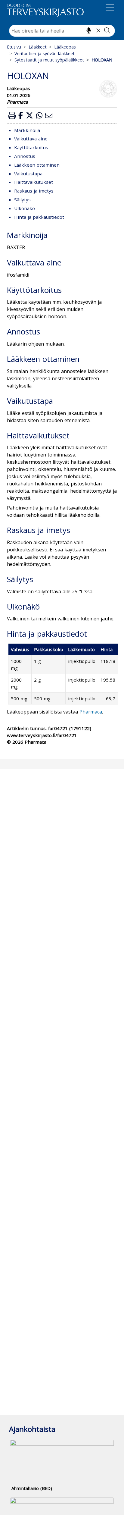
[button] (12, 115)
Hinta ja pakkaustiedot (39, 217)
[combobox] (62, 31)
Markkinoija (27, 130)
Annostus (24, 156)
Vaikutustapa (28, 174)
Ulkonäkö (24, 208)
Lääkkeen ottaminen (37, 165)
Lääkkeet (38, 47)
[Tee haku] (107, 30)
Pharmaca (90, 711)
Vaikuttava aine (31, 139)
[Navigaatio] (110, 9)
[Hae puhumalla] (89, 30)
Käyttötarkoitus (31, 147)
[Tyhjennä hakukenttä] (98, 30)
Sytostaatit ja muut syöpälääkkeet (49, 60)
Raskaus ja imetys (34, 191)
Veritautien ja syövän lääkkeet (44, 53)
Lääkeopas (65, 47)
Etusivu (14, 47)
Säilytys (22, 199)
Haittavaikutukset (33, 182)
